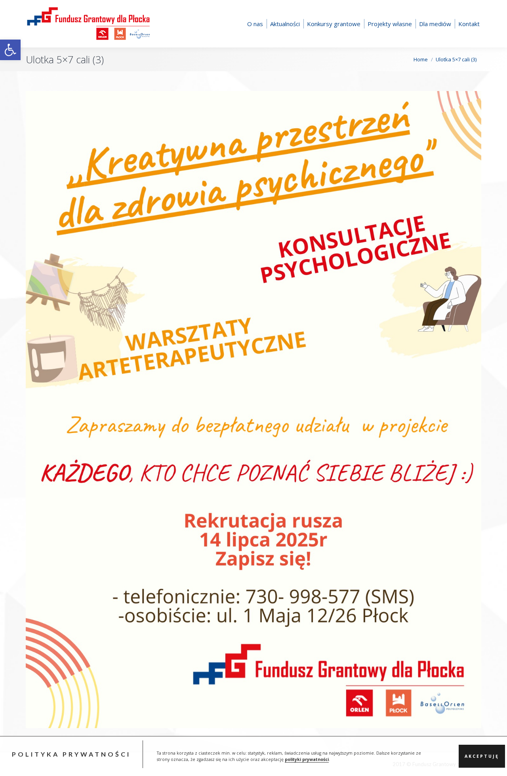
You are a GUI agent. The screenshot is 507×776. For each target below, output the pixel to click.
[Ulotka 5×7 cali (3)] (253, 409)
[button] (10, 50)
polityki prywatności (307, 759)
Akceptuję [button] (482, 756)
